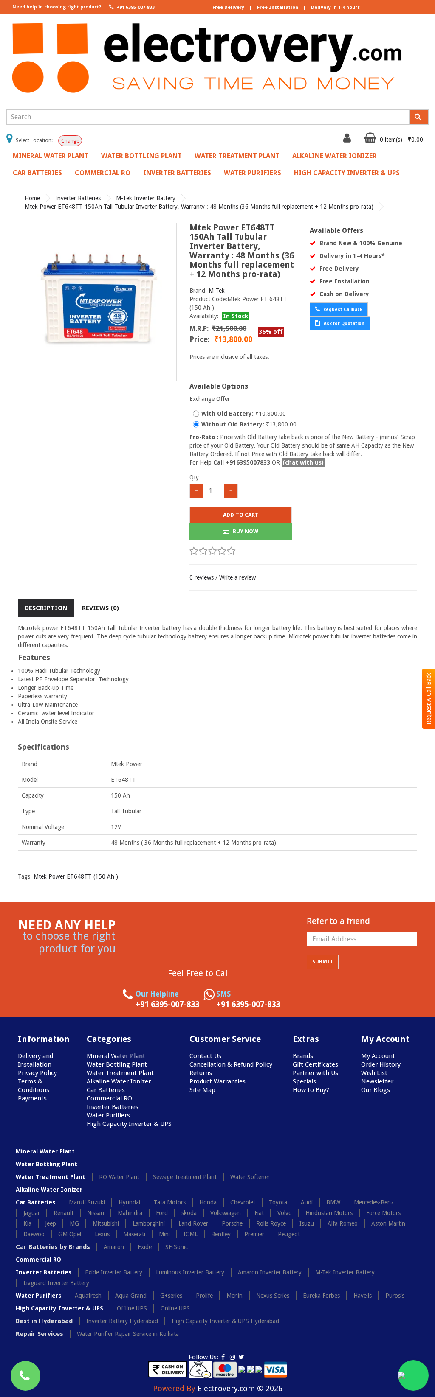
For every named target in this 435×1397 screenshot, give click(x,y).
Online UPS (175, 1308)
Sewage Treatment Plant (185, 1176)
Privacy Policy (37, 1073)
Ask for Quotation (343, 323)
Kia (27, 1223)
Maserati (134, 1234)
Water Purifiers (252, 173)
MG (74, 1223)
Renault (63, 1212)
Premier (254, 1234)
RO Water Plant (119, 1176)
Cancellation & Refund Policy (230, 1064)
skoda (189, 1212)
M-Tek (217, 290)
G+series (171, 1295)
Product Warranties (217, 1081)
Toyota (278, 1202)
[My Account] (348, 140)
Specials (304, 1081)
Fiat (259, 1212)
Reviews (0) (100, 608)
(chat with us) (303, 462)
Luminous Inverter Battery (190, 1272)
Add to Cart (241, 515)
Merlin (234, 1295)
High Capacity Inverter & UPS (347, 173)
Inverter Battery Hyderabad (122, 1321)
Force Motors (383, 1212)
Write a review (237, 577)
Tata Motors (170, 1202)
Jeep (50, 1223)
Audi (307, 1202)
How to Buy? (311, 1090)
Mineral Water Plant (50, 156)
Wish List (374, 1073)
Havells (362, 1295)
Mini (164, 1234)
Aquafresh (88, 1295)
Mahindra (130, 1212)
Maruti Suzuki (87, 1202)
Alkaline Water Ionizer (334, 156)
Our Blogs (375, 1090)
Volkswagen (225, 1212)
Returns (200, 1073)
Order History (381, 1064)
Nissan (95, 1212)
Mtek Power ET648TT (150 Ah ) (76, 876)
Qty (194, 477)
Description (46, 608)
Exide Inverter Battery (113, 1272)
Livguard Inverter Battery (56, 1282)
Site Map (202, 1090)
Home (32, 198)
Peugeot (289, 1234)
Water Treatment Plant (237, 156)
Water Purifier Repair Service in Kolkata (128, 1333)
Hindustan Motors (329, 1212)
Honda (208, 1202)
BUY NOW (245, 531)
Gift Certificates (315, 1064)
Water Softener (250, 1176)
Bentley (221, 1234)
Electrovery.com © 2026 (240, 1388)
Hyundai (129, 1202)
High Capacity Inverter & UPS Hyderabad (225, 1321)
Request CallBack (342, 309)
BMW (333, 1202)
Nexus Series (272, 1295)
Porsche (232, 1223)
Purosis (394, 1295)
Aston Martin (388, 1223)
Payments (32, 1098)
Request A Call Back (428, 699)
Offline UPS (132, 1308)
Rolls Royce (271, 1223)
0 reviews (201, 577)
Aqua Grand (131, 1295)
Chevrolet (242, 1202)
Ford (162, 1212)
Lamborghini (149, 1223)
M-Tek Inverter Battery (145, 198)
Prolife (204, 1295)
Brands (303, 1056)
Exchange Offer (209, 398)
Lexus (102, 1234)
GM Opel (69, 1234)
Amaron (114, 1246)
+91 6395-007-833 (135, 7)
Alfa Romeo (343, 1223)
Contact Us (205, 1056)
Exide (145, 1246)
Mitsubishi (106, 1223)
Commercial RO (102, 173)
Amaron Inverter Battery (270, 1272)
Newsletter (377, 1081)
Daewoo (34, 1234)
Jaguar (31, 1212)
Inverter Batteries (177, 173)
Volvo (284, 1212)
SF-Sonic (176, 1246)
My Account (378, 1056)
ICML (191, 1234)
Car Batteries (37, 173)
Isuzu (306, 1223)
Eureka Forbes (321, 1295)
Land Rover (193, 1223)
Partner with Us (315, 1073)
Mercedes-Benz (374, 1202)
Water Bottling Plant (141, 156)
